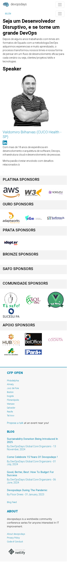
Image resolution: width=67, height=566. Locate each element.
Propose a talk (15, 422)
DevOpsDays (18, 4)
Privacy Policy (13, 537)
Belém (8, 13)
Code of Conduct (15, 541)
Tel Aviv (10, 415)
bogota (10, 396)
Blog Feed (12, 502)
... (3, 171)
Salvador (11, 407)
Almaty (10, 384)
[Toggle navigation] (60, 5)
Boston (10, 392)
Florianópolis (13, 400)
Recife (10, 411)
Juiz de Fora (13, 388)
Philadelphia (13, 380)
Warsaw (11, 403)
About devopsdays (16, 534)
